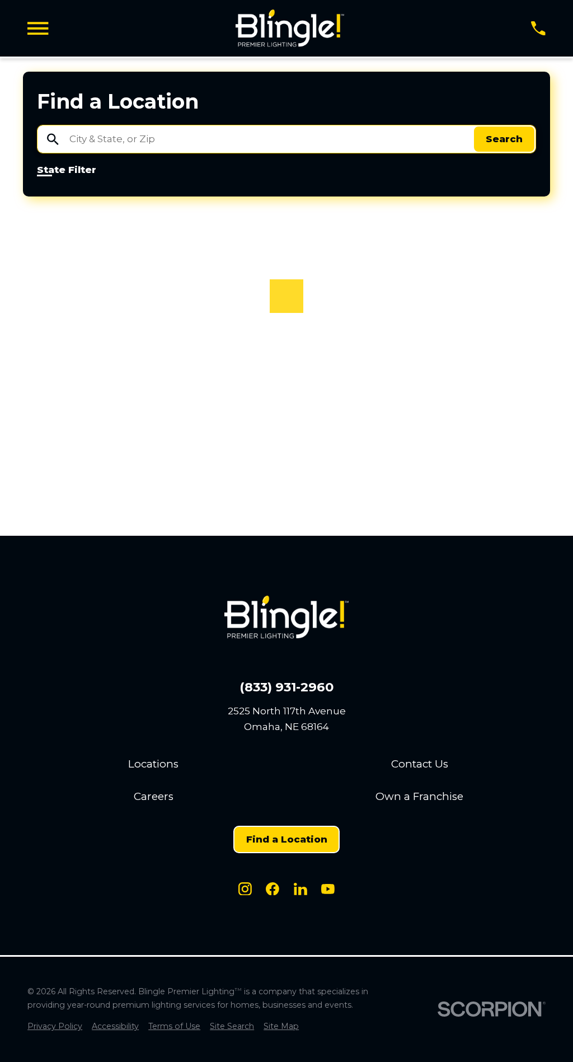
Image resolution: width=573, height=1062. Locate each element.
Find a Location (286, 839)
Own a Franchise (419, 796)
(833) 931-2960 (286, 687)
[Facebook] (272, 889)
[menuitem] (54, 1026)
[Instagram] (245, 889)
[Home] (290, 28)
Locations (153, 763)
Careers (153, 796)
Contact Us (419, 763)
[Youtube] (328, 889)
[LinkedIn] (300, 889)
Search (504, 138)
